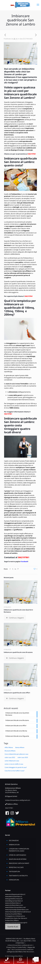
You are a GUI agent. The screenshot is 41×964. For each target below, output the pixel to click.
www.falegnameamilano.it (14, 901)
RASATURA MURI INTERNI (17, 859)
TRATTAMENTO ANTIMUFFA (18, 876)
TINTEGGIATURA (14, 871)
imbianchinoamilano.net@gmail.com (17, 800)
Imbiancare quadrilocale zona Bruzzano (18, 652)
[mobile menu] (38, 5)
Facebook (24, 561)
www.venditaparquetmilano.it (15, 894)
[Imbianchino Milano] (20, 4)
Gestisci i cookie (9, 954)
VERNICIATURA (14, 880)
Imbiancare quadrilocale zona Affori (17, 693)
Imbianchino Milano (12, 920)
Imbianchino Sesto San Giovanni (16, 918)
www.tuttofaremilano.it (13, 903)
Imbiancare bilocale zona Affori (15, 725)
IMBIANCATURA (14, 845)
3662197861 (32, 154)
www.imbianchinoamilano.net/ (15, 907)
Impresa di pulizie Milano (13, 914)
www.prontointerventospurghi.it (16, 923)
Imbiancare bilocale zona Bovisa (16, 731)
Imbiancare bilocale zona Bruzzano (17, 720)
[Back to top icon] (36, 959)
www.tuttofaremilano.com (14, 905)
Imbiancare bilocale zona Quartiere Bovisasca (17, 714)
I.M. (16, 39)
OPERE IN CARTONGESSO (17, 855)
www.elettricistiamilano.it (13, 896)
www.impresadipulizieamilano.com (17, 909)
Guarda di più (12, 926)
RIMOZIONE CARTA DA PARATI (19, 863)
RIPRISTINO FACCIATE (16, 867)
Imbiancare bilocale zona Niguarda (17, 736)
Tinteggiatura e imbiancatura (15, 916)
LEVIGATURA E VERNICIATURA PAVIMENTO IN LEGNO (19, 850)
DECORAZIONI (14, 840)
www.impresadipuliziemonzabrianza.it (18, 912)
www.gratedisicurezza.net (13, 899)
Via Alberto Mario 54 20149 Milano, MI (12, 791)
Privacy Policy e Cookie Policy (16, 947)
